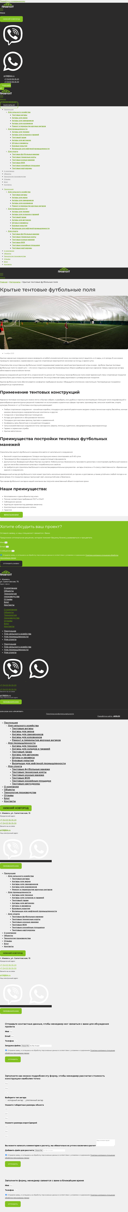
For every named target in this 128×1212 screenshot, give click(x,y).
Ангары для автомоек (21, 140)
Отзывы (7, 179)
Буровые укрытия (19, 146)
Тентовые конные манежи (23, 160)
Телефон (9, 1041)
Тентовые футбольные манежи (25, 154)
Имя (2, 542)
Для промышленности (17, 129)
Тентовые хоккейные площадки (26, 165)
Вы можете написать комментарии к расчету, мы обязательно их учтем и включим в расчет (50, 1146)
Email (3, 547)
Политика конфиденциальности (60, 714)
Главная (3, 282)
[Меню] (1, 9)
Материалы (14, 282)
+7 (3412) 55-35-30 (11, 82)
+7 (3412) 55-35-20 (11, 79)
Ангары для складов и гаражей (25, 135)
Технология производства (15, 176)
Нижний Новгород (11, 19)
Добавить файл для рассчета (19, 1150)
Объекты (7, 174)
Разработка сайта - (109, 716)
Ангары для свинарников (23, 121)
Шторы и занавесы (20, 143)
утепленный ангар (34, 1100)
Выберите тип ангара (15, 1097)
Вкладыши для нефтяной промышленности (31, 149)
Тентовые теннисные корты (24, 157)
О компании (9, 171)
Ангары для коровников (22, 123)
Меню (2, 13)
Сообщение (6, 551)
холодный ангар (15, 1100)
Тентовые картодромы (22, 168)
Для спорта (13, 151)
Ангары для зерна (19, 118)
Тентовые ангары (19, 115)
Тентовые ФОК (18, 163)
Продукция (9, 109)
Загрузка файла (13, 1046)
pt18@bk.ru (9, 76)
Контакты (8, 185)
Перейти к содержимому (12, 1)
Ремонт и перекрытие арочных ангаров (29, 126)
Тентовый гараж (19, 137)
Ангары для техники (20, 132)
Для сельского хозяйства (19, 112)
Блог (6, 182)
